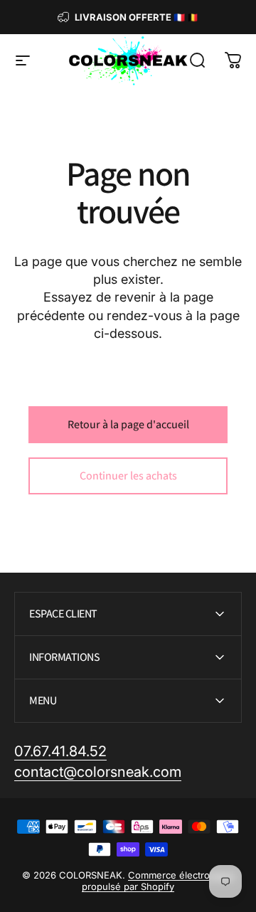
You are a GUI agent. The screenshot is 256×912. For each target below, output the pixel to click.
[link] (60, 751)
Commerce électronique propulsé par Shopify (158, 880)
